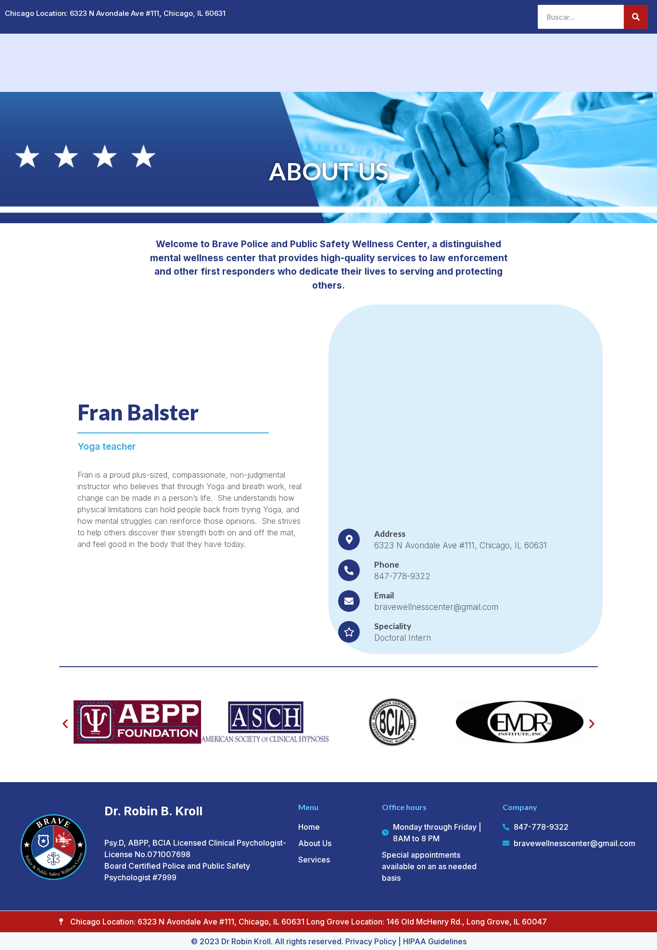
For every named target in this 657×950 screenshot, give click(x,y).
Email (384, 595)
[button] (65, 723)
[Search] (636, 17)
